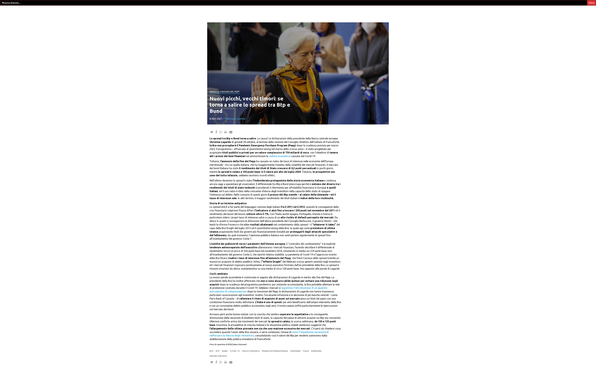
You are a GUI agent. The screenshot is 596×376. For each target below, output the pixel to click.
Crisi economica (251, 351)
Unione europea (218, 356)
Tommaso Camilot (235, 118)
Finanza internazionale (275, 351)
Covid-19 (235, 351)
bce (212, 351)
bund (225, 351)
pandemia (316, 351)
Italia (306, 351)
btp (218, 351)
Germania (295, 351)
